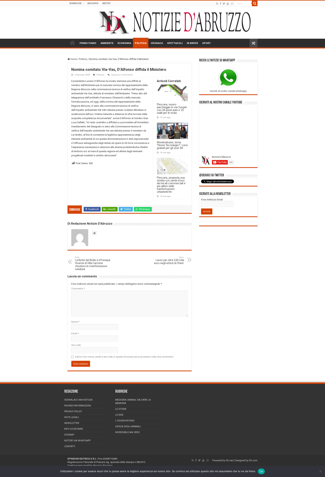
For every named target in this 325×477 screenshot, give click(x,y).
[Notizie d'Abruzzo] (162, 22)
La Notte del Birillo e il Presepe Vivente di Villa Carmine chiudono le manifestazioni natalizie (92, 263)
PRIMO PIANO (88, 43)
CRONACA (157, 43)
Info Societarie (73, 428)
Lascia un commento (122, 75)
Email (75, 333)
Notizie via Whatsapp (77, 440)
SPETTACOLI (175, 43)
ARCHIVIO (93, 3)
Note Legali (71, 417)
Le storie (120, 409)
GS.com (253, 460)
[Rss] (217, 3)
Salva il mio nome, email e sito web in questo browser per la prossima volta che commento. (124, 356)
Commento (78, 288)
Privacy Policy (73, 411)
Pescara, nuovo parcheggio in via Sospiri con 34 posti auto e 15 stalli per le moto (172, 108)
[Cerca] (254, 3)
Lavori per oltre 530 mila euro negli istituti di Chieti (169, 260)
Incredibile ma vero (127, 432)
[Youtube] (227, 3)
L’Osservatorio (124, 420)
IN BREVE (192, 43)
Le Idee (119, 414)
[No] (320, 471)
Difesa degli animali (128, 426)
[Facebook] (220, 3)
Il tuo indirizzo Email (212, 199)
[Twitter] (224, 3)
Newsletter (71, 423)
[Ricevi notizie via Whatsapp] (232, 3)
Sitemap (69, 434)
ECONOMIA (124, 43)
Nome (75, 321)
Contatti (69, 446)
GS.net (229, 460)
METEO (106, 3)
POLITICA (141, 43)
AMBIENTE (106, 43)
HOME (72, 43)
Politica (83, 59)
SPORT (206, 43)
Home (73, 59)
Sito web (76, 345)
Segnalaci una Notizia (78, 399)
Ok (261, 471)
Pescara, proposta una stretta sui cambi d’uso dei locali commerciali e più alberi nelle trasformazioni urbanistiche (171, 184)
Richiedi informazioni (77, 405)
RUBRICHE (75, 3)
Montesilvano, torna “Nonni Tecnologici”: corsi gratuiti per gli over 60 (172, 145)
